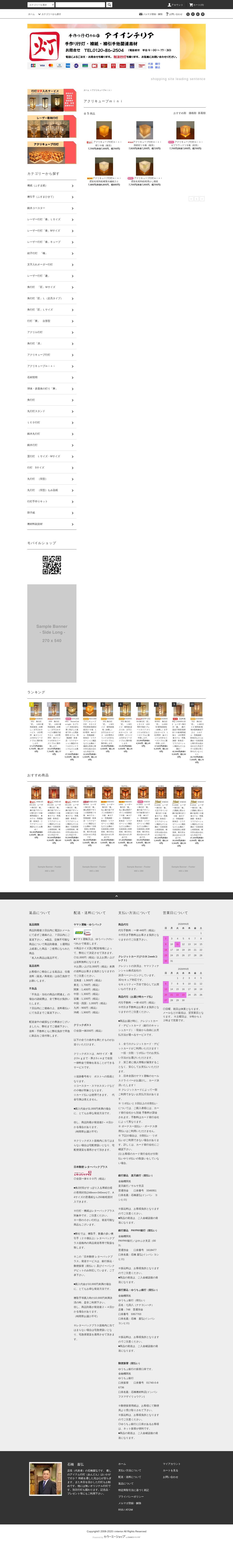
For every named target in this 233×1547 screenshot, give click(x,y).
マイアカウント (172, 1463)
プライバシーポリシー (131, 1496)
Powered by (98, 1537)
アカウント (177, 5)
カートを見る (170, 1470)
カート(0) (198, 5)
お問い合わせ (175, 14)
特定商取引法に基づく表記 (133, 1490)
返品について (126, 1483)
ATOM (129, 1509)
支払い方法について (129, 1470)
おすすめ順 (179, 113)
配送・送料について (129, 1476)
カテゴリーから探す (51, 14)
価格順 (192, 113)
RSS (120, 1509)
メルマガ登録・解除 (153, 14)
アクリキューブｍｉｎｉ (102, 90)
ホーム (31, 14)
